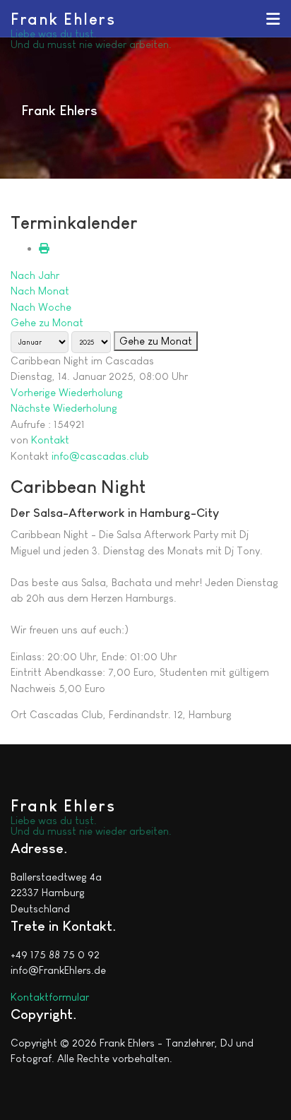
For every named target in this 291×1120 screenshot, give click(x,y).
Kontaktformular (50, 997)
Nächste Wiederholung (64, 408)
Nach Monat (40, 291)
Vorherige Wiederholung (67, 392)
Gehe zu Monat (47, 322)
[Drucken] (44, 248)
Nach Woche (41, 307)
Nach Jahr (35, 275)
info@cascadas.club (100, 456)
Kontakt (50, 440)
